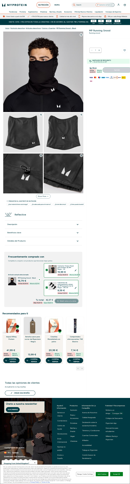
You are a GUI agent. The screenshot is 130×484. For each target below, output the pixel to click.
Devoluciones (62, 434)
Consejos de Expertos (113, 12)
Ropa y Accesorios (74, 416)
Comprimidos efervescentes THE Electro (75, 339)
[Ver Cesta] (125, 5)
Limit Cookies (102, 474)
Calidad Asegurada (89, 417)
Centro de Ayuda (61, 427)
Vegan (72, 436)
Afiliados (85, 440)
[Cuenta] (119, 4)
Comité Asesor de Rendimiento (88, 456)
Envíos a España (60, 456)
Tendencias (13, 12)
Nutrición (73, 410)
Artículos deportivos (33, 28)
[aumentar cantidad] (99, 50)
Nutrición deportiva (17, 28)
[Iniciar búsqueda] (74, 4)
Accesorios (68, 12)
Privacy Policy (34, 482)
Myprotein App (111, 423)
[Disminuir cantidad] (92, 50)
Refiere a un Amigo (114, 411)
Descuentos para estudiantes (112, 429)
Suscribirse (13, 409)
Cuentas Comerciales (90, 435)
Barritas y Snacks (56, 12)
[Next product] (82, 368)
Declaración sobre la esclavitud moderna (89, 424)
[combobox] (93, 4)
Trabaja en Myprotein (90, 450)
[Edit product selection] (76, 270)
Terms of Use (46, 482)
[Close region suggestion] (34, 462)
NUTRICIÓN (43, 5)
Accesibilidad (87, 445)
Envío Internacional (62, 440)
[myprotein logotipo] (14, 5)
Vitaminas (43, 12)
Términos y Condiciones (91, 430)
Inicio (7, 28)
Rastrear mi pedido (61, 448)
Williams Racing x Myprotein (112, 437)
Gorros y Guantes (48, 28)
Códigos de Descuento (114, 418)
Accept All (116, 474)
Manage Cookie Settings (85, 474)
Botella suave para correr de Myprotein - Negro (33, 339)
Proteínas (73, 423)
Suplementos (33, 12)
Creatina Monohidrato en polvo (54, 339)
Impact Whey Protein (11, 338)
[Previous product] (78, 368)
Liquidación (99, 12)
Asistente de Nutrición (106, 5)
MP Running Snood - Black (66, 28)
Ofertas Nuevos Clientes (83, 12)
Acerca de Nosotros (89, 412)
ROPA (57, 5)
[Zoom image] (81, 34)
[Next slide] (83, 344)
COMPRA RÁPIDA (12, 360)
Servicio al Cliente (60, 414)
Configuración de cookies (14, 448)
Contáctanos (62, 421)
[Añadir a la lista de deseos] (124, 50)
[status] (95, 50)
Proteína (23, 12)
